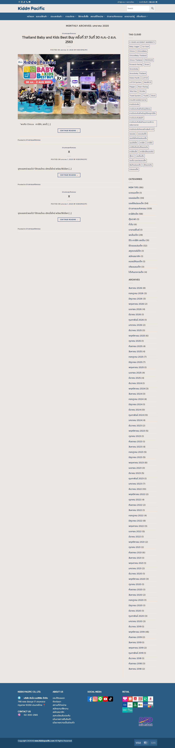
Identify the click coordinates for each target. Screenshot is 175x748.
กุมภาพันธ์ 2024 (136, 415)
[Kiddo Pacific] (31, 8)
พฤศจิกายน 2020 (137, 579)
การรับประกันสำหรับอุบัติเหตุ (140, 109)
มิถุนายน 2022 (135, 520)
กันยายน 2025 (135, 346)
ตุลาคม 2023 (135, 436)
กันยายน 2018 (135, 663)
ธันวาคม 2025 (135, 330)
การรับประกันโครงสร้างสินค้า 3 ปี (141, 129)
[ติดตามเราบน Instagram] (22, 2)
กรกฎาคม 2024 (136, 399)
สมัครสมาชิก (134, 256)
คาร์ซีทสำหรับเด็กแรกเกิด (138, 147)
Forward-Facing (135, 64)
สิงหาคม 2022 (135, 510)
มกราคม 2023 (135, 483)
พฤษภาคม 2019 (136, 647)
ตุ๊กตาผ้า (132, 219)
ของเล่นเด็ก (142, 134)
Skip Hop (133, 91)
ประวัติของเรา (59, 698)
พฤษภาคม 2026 (136, 303)
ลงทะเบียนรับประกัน (61, 715)
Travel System (135, 95)
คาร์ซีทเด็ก (133, 151)
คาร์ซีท (142, 142)
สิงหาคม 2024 (135, 393)
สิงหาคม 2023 (135, 446)
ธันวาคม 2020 (135, 573)
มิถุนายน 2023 (135, 457)
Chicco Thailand (135, 60)
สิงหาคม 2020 (135, 594)
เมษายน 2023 (135, 468)
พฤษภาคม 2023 (136, 462)
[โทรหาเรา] (27, 2)
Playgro (132, 86)
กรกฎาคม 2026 (136, 293)
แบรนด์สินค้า (41, 16)
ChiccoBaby (142, 51)
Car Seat (145, 46)
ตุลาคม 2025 (135, 340)
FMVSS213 (149, 60)
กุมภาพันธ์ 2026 (136, 319)
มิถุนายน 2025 (135, 362)
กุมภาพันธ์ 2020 (136, 616)
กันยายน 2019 (135, 637)
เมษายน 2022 (135, 531)
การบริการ (69, 16)
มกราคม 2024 (135, 420)
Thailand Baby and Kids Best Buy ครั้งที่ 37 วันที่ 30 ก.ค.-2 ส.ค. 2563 (69, 39)
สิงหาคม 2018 (135, 668)
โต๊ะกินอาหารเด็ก (136, 272)
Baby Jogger (134, 46)
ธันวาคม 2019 (135, 626)
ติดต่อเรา (57, 701)
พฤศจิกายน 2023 (137, 430)
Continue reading (69, 130)
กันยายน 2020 (135, 589)
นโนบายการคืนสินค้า (62, 719)
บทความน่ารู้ (129, 16)
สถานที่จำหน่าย (97, 16)
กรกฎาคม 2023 (136, 452)
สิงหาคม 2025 (135, 351)
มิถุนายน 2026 (135, 298)
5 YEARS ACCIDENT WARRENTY (142, 42)
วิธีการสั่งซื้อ (83, 16)
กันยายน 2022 (135, 505)
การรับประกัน (134, 104)
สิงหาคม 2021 (135, 557)
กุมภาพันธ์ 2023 (136, 478)
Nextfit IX (147, 82)
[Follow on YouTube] (29, 2)
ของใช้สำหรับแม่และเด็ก (138, 138)
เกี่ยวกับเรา (141, 16)
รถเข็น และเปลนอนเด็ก (137, 160)
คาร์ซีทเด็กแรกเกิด (146, 151)
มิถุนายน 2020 (135, 605)
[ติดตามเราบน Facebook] (19, 2)
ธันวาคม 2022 (135, 489)
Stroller (142, 91)
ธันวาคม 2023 (135, 425)
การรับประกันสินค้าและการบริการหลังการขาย (141, 123)
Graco (147, 64)
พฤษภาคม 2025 (136, 367)
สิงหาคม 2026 (135, 288)
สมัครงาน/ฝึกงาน (60, 708)
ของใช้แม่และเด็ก (136, 203)
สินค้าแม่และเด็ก (135, 165)
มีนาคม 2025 (135, 377)
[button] (148, 2)
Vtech (153, 95)
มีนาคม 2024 (135, 409)
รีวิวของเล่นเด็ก (136, 245)
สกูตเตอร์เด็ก (135, 250)
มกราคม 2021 (135, 568)
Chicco (132, 51)
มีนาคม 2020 (135, 610)
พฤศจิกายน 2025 (137, 335)
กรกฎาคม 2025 (136, 356)
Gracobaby (133, 69)
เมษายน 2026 (135, 309)
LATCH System (135, 82)
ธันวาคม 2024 (135, 383)
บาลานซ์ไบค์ (134, 229)
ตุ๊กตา (131, 156)
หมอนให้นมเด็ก (135, 261)
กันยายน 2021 (135, 552)
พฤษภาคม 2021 (136, 563)
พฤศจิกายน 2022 (137, 494)
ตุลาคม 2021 (134, 547)
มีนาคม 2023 (135, 473)
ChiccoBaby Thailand (137, 55)
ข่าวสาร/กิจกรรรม (114, 16)
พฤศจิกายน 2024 (137, 388)
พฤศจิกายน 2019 (137, 631)
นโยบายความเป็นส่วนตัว (64, 722)
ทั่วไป (131, 224)
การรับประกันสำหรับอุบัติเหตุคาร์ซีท (142, 113)
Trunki (145, 95)
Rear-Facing (143, 86)
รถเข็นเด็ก (140, 156)
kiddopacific (82, 50)
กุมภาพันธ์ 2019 (136, 653)
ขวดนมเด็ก (134, 192)
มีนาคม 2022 (135, 536)
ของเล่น (132, 134)
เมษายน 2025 (135, 372)
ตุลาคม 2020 (135, 584)
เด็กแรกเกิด (148, 165)
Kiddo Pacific (134, 77)
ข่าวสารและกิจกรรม (69, 33)
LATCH (145, 77)
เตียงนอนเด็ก (135, 266)
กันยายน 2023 (135, 441)
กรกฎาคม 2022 (136, 515)
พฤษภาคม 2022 (136, 526)
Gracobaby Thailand (137, 73)
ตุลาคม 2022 (135, 499)
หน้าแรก (30, 16)
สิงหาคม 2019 (135, 642)
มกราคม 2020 (135, 621)
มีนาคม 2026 (135, 314)
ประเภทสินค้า (56, 16)
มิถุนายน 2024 (135, 404)
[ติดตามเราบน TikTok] (24, 2)
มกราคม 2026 (135, 325)
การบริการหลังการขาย (137, 100)
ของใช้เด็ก (133, 142)
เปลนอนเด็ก (133, 169)
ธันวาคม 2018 (135, 658)
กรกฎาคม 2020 (136, 600)
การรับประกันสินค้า (136, 117)
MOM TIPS (133, 187)
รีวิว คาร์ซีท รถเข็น (137, 240)
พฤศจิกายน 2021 (137, 542)
